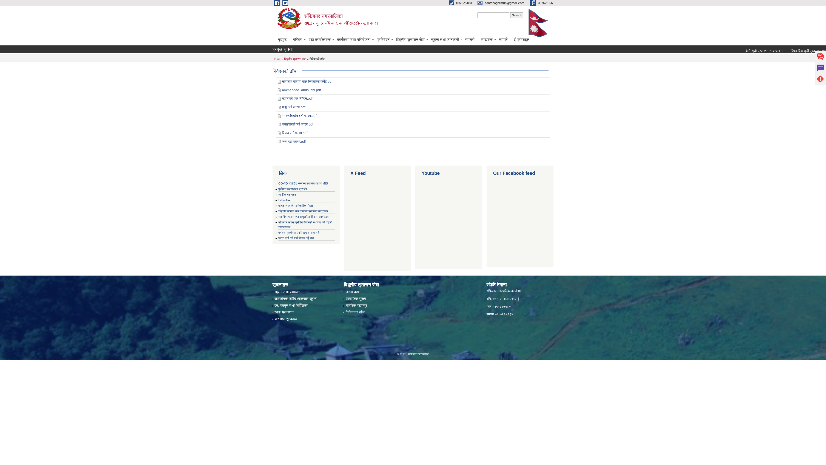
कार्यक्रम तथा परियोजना (353, 39)
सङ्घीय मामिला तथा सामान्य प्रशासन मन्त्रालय (303, 211)
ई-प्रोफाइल (521, 39)
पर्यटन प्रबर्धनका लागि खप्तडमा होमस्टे (298, 232)
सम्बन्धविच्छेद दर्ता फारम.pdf (299, 116)
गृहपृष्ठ (282, 39)
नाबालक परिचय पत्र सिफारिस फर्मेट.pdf (307, 81)
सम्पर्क (503, 39)
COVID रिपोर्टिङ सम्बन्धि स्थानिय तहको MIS (303, 183)
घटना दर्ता (352, 292)
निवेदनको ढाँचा (355, 312)
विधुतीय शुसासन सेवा (410, 39)
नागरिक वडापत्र (287, 194)
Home (277, 59)
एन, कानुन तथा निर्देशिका (291, 306)
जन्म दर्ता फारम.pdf (294, 141)
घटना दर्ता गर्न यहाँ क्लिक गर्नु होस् (296, 238)
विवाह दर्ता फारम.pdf (294, 133)
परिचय (297, 39)
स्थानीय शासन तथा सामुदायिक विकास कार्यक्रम (303, 217)
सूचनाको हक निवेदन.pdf (297, 98)
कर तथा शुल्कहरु (285, 319)
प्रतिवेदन (383, 39)
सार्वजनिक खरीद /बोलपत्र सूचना (295, 299)
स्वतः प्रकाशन (284, 312)
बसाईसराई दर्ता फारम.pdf (297, 124)
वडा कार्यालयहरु (320, 39)
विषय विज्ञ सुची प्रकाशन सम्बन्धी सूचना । (798, 51)
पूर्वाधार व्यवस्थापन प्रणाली (292, 189)
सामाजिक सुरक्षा (356, 299)
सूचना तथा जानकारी (445, 39)
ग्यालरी (470, 39)
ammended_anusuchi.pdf (301, 90)
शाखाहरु (487, 39)
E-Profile (284, 200)
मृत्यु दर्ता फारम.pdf (293, 107)
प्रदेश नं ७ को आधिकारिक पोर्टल (295, 205)
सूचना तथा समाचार (287, 292)
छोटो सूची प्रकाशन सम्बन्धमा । (745, 51)
